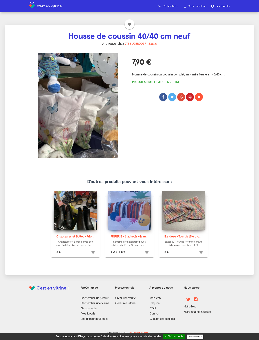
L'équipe (155, 303)
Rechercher (167, 6)
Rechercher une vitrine (95, 303)
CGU (153, 308)
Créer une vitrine (194, 6)
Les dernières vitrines (94, 318)
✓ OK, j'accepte (174, 336)
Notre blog (190, 306)
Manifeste (156, 298)
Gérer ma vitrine (125, 303)
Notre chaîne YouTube (197, 311)
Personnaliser (195, 336)
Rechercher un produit (95, 298)
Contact (154, 313)
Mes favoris (88, 313)
